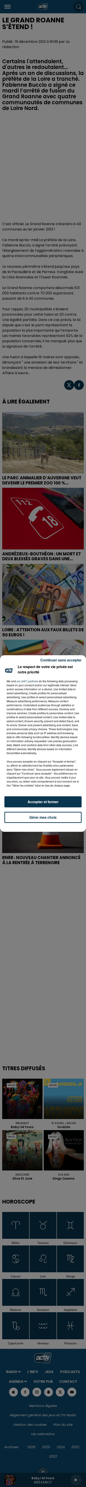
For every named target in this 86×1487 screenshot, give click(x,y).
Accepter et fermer (43, 801)
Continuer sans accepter (61, 660)
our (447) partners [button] (27, 681)
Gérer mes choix (43, 817)
